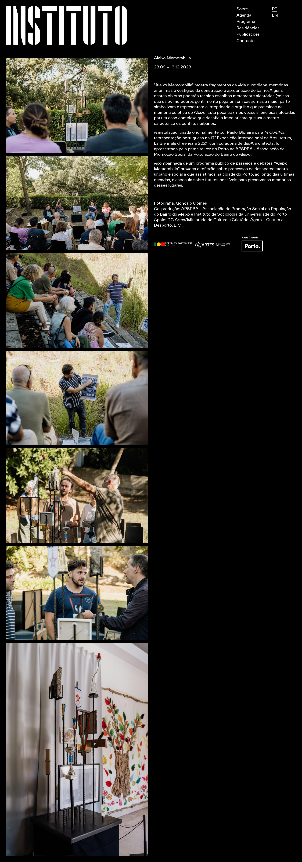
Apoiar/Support (151, 2)
